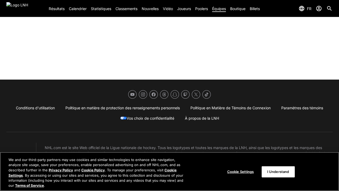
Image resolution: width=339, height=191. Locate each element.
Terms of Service (29, 185)
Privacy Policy (61, 170)
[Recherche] (329, 8)
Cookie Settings (240, 172)
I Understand (278, 172)
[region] (169, 171)
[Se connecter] (319, 8)
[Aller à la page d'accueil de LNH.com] (25, 8)
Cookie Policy (93, 170)
